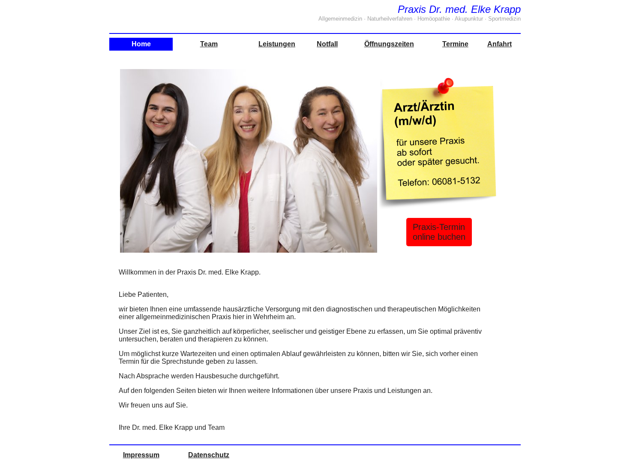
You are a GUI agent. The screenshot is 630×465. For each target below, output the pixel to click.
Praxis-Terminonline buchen (439, 232)
